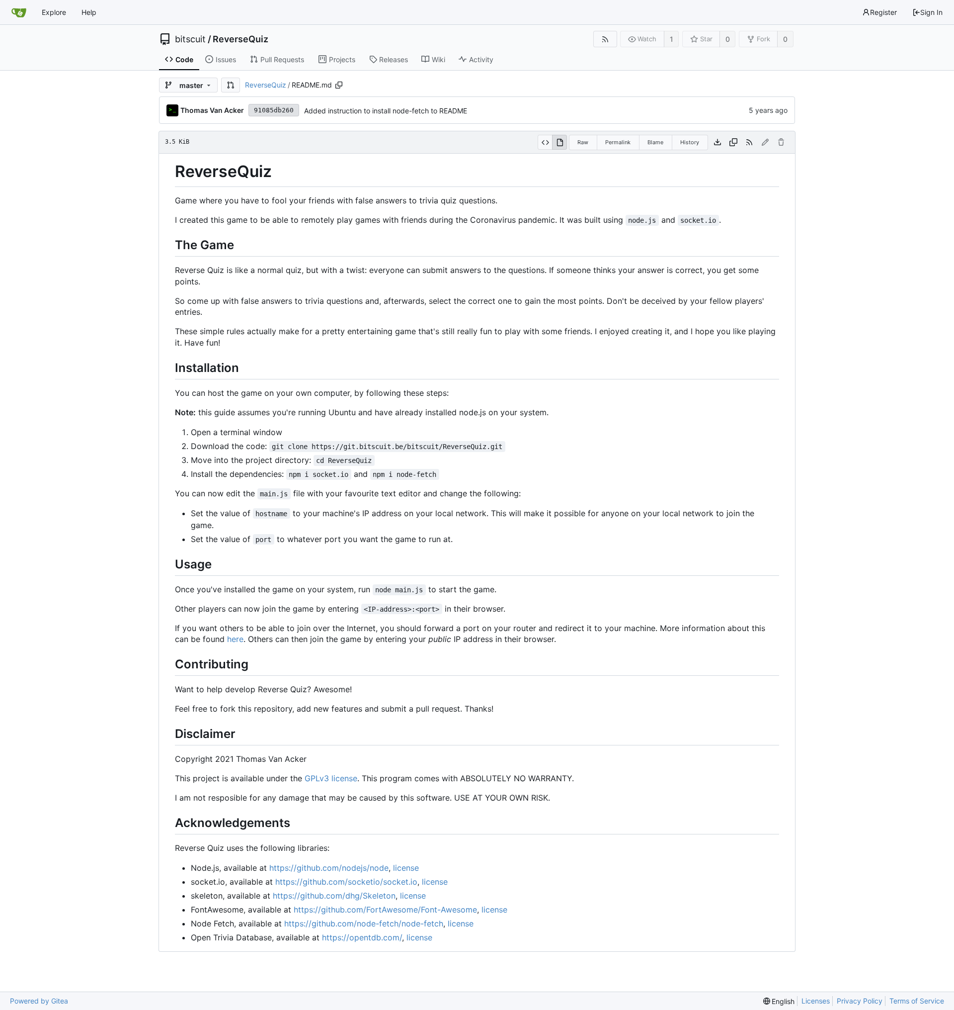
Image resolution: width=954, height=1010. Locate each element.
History (689, 142)
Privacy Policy (859, 1001)
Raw (582, 142)
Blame (655, 142)
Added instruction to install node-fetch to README (385, 110)
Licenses (815, 1001)
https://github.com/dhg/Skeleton (334, 896)
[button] (230, 85)
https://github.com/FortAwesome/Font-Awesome (385, 910)
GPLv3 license (331, 778)
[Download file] (717, 142)
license (406, 868)
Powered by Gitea (39, 1001)
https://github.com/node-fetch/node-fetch (363, 923)
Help (88, 12)
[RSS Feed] (605, 39)
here (235, 639)
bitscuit (190, 39)
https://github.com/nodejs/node (329, 868)
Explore (54, 12)
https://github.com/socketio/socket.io (346, 882)
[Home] (19, 12)
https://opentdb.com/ (362, 937)
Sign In (931, 12)
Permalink (618, 142)
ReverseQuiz (240, 39)
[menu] (779, 1001)
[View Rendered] (559, 142)
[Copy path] (338, 85)
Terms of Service (916, 1001)
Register (883, 12)
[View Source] (545, 142)
